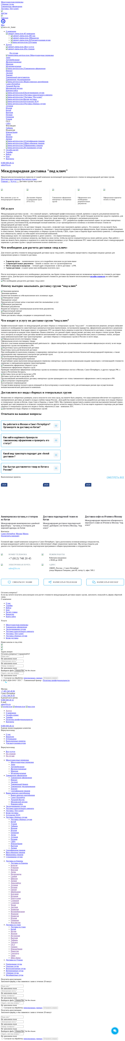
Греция (14, 890)
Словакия (15, 901)
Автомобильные (13, 60)
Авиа (8, 57)
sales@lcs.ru (6, 165)
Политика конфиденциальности (56, 680)
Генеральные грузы (14, 964)
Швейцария (16, 892)
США (8, 123)
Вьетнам (9, 112)
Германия (10, 117)
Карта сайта (11, 616)
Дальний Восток (13, 86)
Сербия (14, 876)
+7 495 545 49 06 (8, 691)
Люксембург (16, 883)
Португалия (16, 898)
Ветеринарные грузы (14, 971)
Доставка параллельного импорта (20, 631)
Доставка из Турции (14, 960)
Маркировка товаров (14, 855)
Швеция (14, 879)
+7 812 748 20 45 (8, 695)
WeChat (4, 13)
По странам (11, 754)
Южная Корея (11, 132)
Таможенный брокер (19, 784)
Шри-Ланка (16, 958)
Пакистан (15, 951)
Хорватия (15, 909)
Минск (25, 534)
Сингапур (15, 953)
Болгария (14, 894)
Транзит (9, 75)
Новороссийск (12, 90)
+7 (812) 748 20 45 (20, 558)
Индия (13, 931)
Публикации (11, 739)
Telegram (4, 18)
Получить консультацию (11, 179)
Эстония (9, 106)
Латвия (9, 139)
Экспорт (9, 73)
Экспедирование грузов (16, 629)
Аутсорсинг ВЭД (13, 815)
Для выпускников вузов (16, 743)
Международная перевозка (12, 2)
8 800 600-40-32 (7, 163)
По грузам (10, 756)
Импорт (9, 71)
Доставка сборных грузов (16, 636)
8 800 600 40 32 (7, 700)
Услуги (9, 44)
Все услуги (10, 751)
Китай (8, 110)
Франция (14, 914)
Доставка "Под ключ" (10, 9)
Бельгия (14, 865)
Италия (9, 108)
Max (3, 25)
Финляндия (15, 923)
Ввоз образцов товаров (15, 852)
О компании (11, 31)
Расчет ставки (11, 612)
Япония (9, 137)
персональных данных (33, 678)
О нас (8, 603)
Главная (4, 181)
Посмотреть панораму (10, 536)
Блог (8, 156)
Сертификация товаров (20, 791)
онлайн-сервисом (97, 276)
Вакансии (10, 614)
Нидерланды (16, 874)
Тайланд (14, 942)
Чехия (13, 905)
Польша (9, 115)
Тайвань (9, 128)
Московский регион (14, 88)
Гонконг (14, 947)
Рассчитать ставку (29, 179)
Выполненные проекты (16, 741)
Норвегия (15, 916)
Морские (9, 64)
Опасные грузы (12, 966)
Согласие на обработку (23, 678)
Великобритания (18, 912)
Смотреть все (115, 477)
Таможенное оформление (11, 6)
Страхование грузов (14, 857)
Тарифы (9, 152)
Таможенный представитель (18, 77)
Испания (14, 896)
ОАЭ (13, 944)
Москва (19, 534)
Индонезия (15, 936)
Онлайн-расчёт (12, 150)
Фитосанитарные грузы (16, 968)
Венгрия (14, 870)
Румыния (14, 868)
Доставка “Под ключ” (15, 634)
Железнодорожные (13, 62)
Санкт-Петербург (13, 84)
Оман (13, 955)
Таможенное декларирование (18, 79)
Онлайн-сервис (12, 715)
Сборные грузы (7, 4)
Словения (15, 903)
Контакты (10, 159)
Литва (8, 134)
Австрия (14, 907)
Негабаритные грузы (14, 975)
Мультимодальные (13, 66)
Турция (9, 119)
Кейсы (8, 154)
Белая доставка (12, 638)
